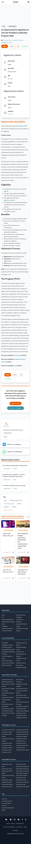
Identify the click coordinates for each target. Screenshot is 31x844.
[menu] (2, 2)
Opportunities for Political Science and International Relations (21, 691)
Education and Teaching (7, 660)
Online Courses (12, 26)
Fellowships (18, 621)
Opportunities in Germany (7, 784)
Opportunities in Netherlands (22, 766)
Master (3, 615)
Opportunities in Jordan (7, 769)
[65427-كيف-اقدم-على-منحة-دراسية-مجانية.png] (8, 560)
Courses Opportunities (8, 638)
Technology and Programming (8, 652)
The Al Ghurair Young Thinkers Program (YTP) (14, 465)
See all (28, 517)
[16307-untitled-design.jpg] (23, 560)
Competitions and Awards (7, 628)
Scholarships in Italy (20, 741)
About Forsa (4, 799)
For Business (20, 823)
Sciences (18, 660)
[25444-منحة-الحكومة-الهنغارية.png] (23, 524)
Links (3, 794)
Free (4, 26)
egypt (5, 500)
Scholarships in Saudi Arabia (22, 734)
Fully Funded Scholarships (7, 619)
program (19, 503)
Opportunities (5, 610)
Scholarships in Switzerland (22, 732)
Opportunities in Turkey (7, 786)
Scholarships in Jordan (7, 732)
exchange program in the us (16, 500)
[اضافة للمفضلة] (9, 552)
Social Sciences (19, 665)
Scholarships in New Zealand (22, 750)
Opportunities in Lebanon (21, 775)
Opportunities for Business (7, 682)
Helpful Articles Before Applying (12, 516)
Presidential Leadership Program (14, 40)
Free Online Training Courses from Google (13, 485)
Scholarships (4, 626)
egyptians (6, 506)
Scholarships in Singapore (21, 736)
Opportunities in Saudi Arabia (22, 771)
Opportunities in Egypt (7, 782)
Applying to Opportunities (8, 530)
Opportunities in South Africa (22, 782)
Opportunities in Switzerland (22, 769)
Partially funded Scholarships (8, 621)
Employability (5, 643)
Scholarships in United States (8, 730)
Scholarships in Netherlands (22, 730)
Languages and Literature (7, 645)
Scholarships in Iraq (20, 747)
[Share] (18, 46)
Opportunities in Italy (20, 777)
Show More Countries (7, 510)
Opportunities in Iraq (20, 784)
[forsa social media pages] (6, 819)
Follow (5, 436)
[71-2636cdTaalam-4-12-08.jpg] (8, 524)
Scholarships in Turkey (7, 750)
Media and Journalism (6, 665)
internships (17, 355)
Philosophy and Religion (21, 667)
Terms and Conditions (6, 803)
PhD (3, 617)
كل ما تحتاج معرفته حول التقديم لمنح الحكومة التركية (23, 572)
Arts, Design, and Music (7, 647)
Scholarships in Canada (7, 743)
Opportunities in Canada (7, 780)
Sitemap (3, 810)
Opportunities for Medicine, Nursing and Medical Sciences (8, 700)
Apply (4, 46)
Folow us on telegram (15, 408)
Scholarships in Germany (7, 747)
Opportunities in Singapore (22, 773)
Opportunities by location (9, 759)
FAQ (25, 827)
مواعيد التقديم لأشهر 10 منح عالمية (8, 534)
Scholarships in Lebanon (21, 738)
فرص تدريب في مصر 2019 (9, 503)
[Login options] (28, 2)
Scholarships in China (6, 752)
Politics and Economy (21, 663)
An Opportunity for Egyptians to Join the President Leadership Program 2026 (13, 475)
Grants (3, 624)
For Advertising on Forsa (7, 801)
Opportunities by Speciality (9, 675)
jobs (14, 366)
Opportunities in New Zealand (22, 786)
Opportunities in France (21, 780)
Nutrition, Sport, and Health (8, 663)
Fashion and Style (20, 652)
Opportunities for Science (7, 679)
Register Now (15, 403)
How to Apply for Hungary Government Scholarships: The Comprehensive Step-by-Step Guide (23, 540)
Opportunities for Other (21, 695)
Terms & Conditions (9, 827)
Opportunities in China (21, 764)
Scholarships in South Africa (22, 745)
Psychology (4, 654)
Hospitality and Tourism (21, 658)
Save (11, 46)
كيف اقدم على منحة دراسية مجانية (8, 571)
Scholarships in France (21, 743)
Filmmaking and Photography (8, 649)
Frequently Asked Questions (8, 808)
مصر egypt (14, 506)
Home (8, 823)
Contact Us (4, 805)
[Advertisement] (15, 839)
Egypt (14, 479)
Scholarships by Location (9, 725)
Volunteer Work (19, 619)
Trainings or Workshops (7, 630)
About (13, 823)
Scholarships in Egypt (6, 745)
